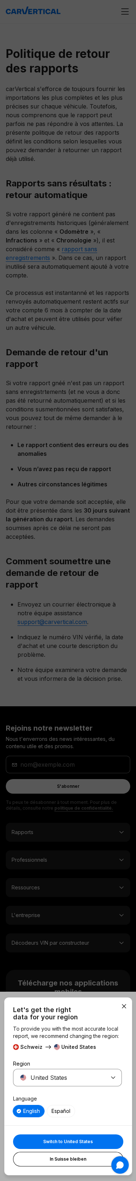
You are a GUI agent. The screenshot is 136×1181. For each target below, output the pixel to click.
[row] (28, 1111)
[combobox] (58, 1077)
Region (21, 1063)
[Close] (124, 1006)
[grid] (67, 1111)
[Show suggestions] (113, 1077)
